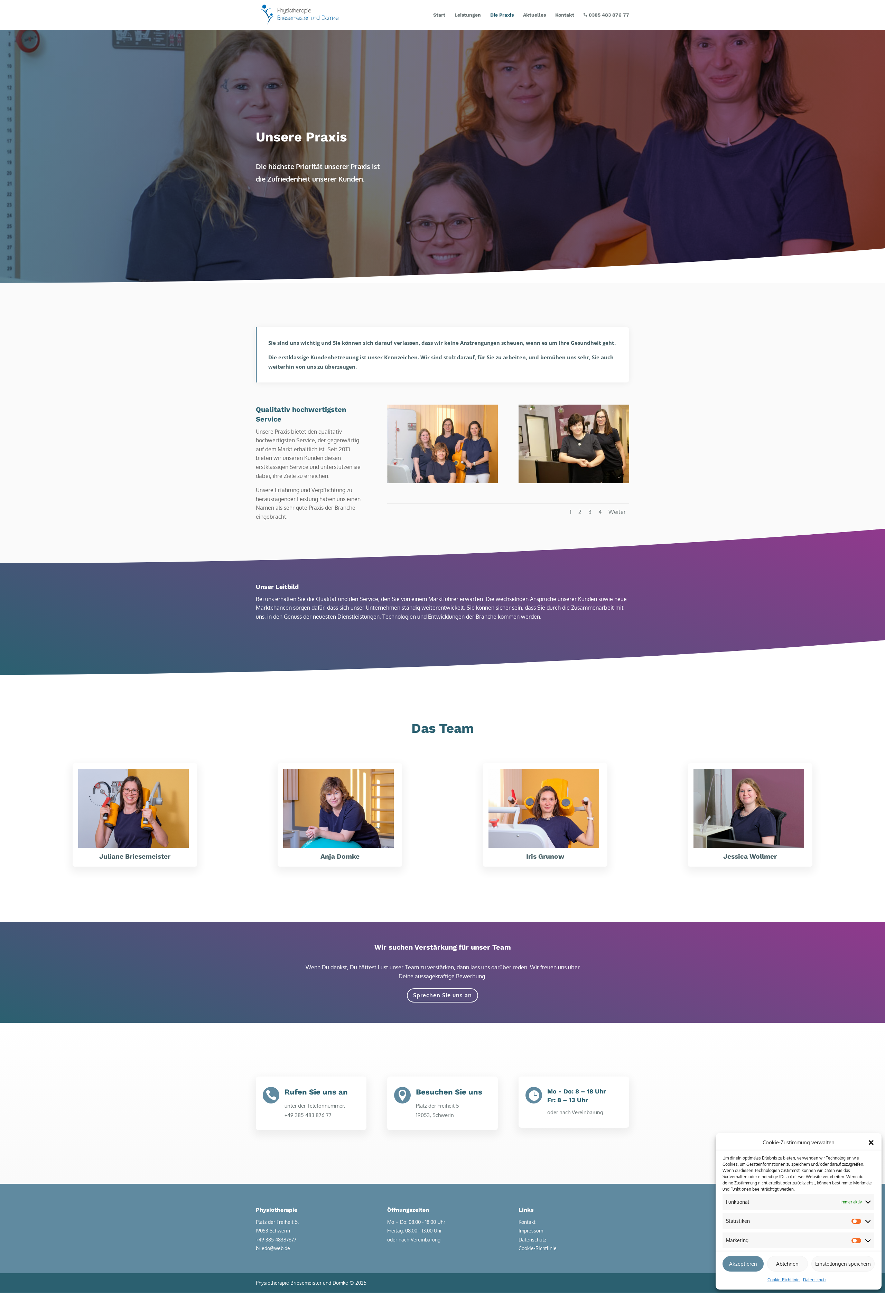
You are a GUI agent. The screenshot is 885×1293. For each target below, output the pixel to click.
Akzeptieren (743, 1263)
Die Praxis (502, 15)
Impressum (531, 1231)
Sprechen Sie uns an (442, 995)
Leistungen (468, 15)
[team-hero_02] (442, 481)
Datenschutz (814, 1279)
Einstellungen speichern (843, 1263)
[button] (871, 1142)
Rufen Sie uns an (316, 1092)
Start (439, 15)
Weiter (617, 511)
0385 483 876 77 (608, 15)
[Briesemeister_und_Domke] (574, 481)
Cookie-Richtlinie (783, 1279)
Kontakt (564, 15)
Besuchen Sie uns (449, 1092)
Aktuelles (534, 15)
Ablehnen (787, 1263)
